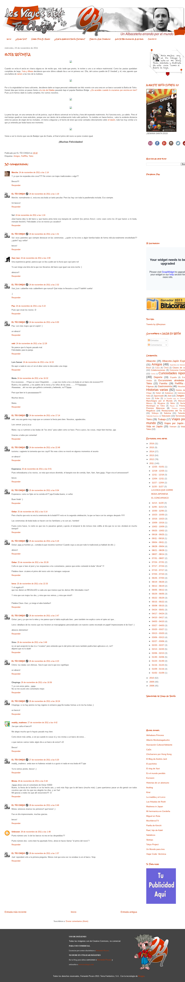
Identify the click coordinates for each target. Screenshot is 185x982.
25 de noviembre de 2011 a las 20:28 (33, 562)
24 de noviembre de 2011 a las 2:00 (35, 258)
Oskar (14, 512)
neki (13, 343)
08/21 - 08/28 (158, 550)
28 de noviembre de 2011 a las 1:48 (36, 832)
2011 (151, 463)
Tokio (31, 156)
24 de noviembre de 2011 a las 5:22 (31, 306)
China (166, 368)
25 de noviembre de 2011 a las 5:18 (44, 541)
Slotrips (149, 840)
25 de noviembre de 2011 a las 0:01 (37, 469)
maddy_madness (19, 722)
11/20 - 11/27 (158, 486)
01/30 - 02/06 (158, 657)
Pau (13, 306)
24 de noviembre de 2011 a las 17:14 (44, 415)
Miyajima (161, 403)
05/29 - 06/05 (158, 594)
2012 (152, 459)
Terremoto (180, 416)
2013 (152, 455)
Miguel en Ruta (153, 816)
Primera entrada (178, 408)
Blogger (141, 976)
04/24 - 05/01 (158, 609)
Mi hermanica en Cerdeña (158, 811)
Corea (153, 374)
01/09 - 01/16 (158, 669)
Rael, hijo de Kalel (154, 830)
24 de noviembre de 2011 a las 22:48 (44, 447)
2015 (152, 447)
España (173, 377)
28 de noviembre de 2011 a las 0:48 (44, 805)
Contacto (152, 39)
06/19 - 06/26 (158, 582)
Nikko (172, 403)
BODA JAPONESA (159, 494)
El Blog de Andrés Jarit (156, 759)
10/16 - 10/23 (158, 519)
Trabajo (162, 419)
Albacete (151, 361)
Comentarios (156, 345)
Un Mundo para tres (155, 849)
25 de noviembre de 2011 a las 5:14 (32, 512)
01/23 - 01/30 (158, 661)
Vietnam (173, 427)
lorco (14, 584)
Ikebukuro (169, 393)
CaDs (148, 749)
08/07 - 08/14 (158, 554)
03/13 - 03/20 (158, 633)
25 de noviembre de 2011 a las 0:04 (44, 490)
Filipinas (150, 386)
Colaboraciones (158, 370)
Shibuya (155, 413)
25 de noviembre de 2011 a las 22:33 (32, 584)
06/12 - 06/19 (158, 586)
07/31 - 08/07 (158, 558)
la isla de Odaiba (47, 90)
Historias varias (157, 389)
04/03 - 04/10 (158, 621)
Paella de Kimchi (153, 825)
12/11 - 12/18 (158, 474)
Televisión (166, 416)
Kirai (148, 792)
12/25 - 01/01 (158, 467)
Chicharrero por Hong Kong (159, 754)
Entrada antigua (129, 912)
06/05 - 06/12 (158, 590)
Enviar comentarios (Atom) (77, 921)
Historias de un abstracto (157, 783)
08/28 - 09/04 (158, 546)
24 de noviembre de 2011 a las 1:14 (34, 172)
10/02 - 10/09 (158, 526)
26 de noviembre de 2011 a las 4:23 (44, 661)
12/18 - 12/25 (158, 471)
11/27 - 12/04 (158, 482)
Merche (15, 172)
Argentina (173, 365)
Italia (148, 396)
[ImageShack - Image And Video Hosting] (70, 63)
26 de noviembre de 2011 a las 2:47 (44, 616)
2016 (152, 443)
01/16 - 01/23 (158, 665)
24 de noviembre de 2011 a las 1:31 (44, 234)
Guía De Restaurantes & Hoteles (129, 39)
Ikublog (149, 787)
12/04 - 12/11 (158, 478)
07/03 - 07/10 (158, 574)
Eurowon (150, 778)
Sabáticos (150, 835)
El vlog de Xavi (153, 768)
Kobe (157, 398)
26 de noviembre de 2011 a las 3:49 (32, 642)
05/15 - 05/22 (158, 601)
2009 (152, 682)
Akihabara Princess (155, 735)
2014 (152, 451)
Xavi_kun (16, 258)
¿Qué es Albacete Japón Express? (70, 39)
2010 (152, 678)
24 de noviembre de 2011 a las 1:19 (44, 194)
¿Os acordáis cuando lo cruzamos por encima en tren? (113, 90)
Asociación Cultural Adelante (159, 745)
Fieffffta (24, 156)
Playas (172, 406)
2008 (152, 686)
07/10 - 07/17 (158, 570)
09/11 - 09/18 (158, 538)
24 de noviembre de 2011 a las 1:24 (30, 215)
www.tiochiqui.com (86, 964)
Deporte (158, 377)
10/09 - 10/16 (158, 522)
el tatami (111, 120)
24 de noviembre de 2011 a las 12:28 (31, 343)
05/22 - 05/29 (158, 598)
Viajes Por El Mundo (40, 39)
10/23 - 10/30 (158, 514)
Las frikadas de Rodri (156, 802)
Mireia (14, 781)
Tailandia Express (152, 416)
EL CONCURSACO (160, 498)
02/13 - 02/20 (158, 649)
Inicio (9, 39)
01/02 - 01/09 (158, 673)
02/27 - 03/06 (158, 641)
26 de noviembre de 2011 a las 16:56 (36, 682)
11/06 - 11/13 (158, 507)
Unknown (16, 832)
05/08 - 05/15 (158, 605)
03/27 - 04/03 (158, 625)
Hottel (158, 393)
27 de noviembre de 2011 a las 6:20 (44, 760)
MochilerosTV (152, 820)
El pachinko (151, 764)
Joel (169, 396)
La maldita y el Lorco (155, 797)
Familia (163, 383)
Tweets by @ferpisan (155, 324)
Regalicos (150, 410)
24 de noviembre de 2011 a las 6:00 (44, 322)
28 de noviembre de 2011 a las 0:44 (33, 781)
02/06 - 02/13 (158, 653)
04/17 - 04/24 (158, 613)
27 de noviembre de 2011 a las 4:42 (42, 722)
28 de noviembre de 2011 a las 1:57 (44, 853)
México (149, 403)
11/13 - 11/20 (158, 503)
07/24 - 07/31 (158, 562)
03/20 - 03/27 (158, 629)
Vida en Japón (154, 426)
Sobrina (167, 413)
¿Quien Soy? (21, 39)
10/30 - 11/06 (158, 511)
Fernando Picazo (102, 950)
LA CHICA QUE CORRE (162, 490)
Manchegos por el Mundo (159, 401)
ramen (19, 74)
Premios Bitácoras (155, 408)
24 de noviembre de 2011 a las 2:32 (44, 285)
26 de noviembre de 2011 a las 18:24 (44, 701)
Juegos (180, 395)
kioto (148, 398)
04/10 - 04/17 (158, 617)
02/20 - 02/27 (158, 645)
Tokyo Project (152, 844)
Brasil (148, 368)
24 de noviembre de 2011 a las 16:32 (32, 378)
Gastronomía (165, 386)
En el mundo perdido (155, 773)
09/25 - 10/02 (158, 530)
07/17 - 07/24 (158, 566)
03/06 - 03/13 (158, 637)
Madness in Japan (154, 806)
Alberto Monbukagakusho (158, 740)
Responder (16, 185)
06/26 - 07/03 (158, 578)
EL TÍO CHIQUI (18, 194)
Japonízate (159, 396)
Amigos (17, 156)
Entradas (154, 340)
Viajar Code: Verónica (156, 854)
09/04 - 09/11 (158, 542)
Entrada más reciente (15, 912)
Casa (157, 368)
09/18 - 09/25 (158, 534)
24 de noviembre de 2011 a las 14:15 (38, 362)
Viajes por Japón (173, 423)
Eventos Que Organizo (100, 39)
